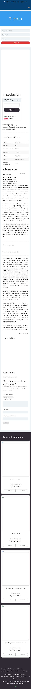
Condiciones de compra (8, 668)
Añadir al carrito (12, 110)
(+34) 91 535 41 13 (25, 676)
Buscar (16, 42)
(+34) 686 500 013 (16, 678)
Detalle (10, 490)
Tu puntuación (8, 394)
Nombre (5, 409)
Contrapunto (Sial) (13, 127)
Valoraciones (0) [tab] (10, 252)
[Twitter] (14, 665)
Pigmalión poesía (12, 126)
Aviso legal (20, 668)
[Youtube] (20, 665)
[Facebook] (11, 665)
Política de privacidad (7, 671)
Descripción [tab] (8, 245)
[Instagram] (17, 665)
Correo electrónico (9, 416)
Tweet (13, 116)
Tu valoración (7, 399)
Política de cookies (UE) (22, 671)
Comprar (22, 490)
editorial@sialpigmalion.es (8, 676)
